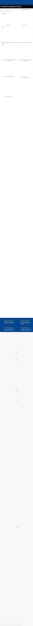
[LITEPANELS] (16, 524)
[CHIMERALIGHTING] (16, 612)
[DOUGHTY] (16, 577)
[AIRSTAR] (16, 556)
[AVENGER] (16, 582)
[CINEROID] (16, 481)
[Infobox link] (8, 322)
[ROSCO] (16, 607)
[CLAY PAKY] (16, 421)
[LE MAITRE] (16, 368)
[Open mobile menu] (1, 3)
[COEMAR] (16, 443)
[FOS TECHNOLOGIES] (16, 464)
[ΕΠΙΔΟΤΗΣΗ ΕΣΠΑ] (7, 622)
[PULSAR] (16, 494)
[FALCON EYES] (16, 376)
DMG (16, 388)
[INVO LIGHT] (16, 515)
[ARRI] (16, 404)
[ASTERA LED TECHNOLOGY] (16, 408)
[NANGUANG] (16, 350)
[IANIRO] (16, 590)
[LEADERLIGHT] (16, 363)
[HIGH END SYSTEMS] (16, 417)
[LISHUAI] (16, 477)
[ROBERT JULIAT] (16, 430)
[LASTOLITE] (16, 603)
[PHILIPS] (16, 548)
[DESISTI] (16, 434)
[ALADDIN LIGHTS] (16, 531)
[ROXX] (16, 343)
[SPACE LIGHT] (16, 552)
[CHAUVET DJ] (16, 511)
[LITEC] (16, 594)
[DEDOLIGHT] (16, 502)
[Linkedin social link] (2, 1)
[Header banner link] (16, 313)
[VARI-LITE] (16, 507)
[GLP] (16, 498)
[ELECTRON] (16, 460)
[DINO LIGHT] (16, 560)
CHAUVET (16, 393)
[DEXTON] (16, 539)
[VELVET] (16, 338)
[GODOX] (16, 372)
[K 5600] (16, 543)
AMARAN (16, 527)
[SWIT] (16, 485)
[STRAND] (16, 438)
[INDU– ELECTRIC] (16, 565)
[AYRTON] (16, 397)
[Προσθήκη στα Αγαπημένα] (15, 16)
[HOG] (16, 451)
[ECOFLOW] (16, 385)
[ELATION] (16, 381)
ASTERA (16, 400)
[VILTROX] (16, 334)
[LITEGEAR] (16, 357)
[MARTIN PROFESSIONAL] (16, 426)
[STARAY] (16, 535)
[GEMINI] (16, 455)
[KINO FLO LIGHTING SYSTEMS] (16, 468)
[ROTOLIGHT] (16, 519)
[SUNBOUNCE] (16, 599)
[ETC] (16, 413)
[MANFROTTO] (16, 569)
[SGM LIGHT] (16, 489)
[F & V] (16, 472)
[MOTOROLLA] (16, 616)
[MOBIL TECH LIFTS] (16, 573)
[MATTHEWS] (16, 586)
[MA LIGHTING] (16, 447)
